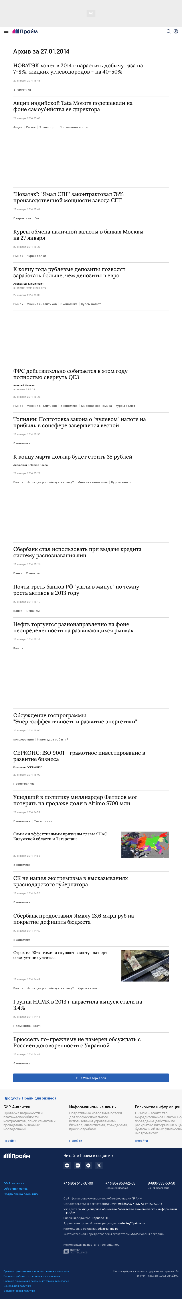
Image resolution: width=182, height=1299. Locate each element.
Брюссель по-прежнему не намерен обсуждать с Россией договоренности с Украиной (77, 1042)
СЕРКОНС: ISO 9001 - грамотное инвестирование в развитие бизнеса (79, 756)
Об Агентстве (14, 1183)
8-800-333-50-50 (161, 1185)
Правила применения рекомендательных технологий (36, 1281)
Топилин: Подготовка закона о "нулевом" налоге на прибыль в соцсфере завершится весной (79, 422)
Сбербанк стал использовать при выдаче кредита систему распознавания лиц (77, 552)
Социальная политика (17, 1285)
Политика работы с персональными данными (32, 1276)
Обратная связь (16, 1188)
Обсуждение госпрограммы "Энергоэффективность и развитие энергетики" (75, 718)
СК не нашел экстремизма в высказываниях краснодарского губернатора (70, 881)
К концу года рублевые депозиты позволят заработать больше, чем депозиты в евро (69, 272)
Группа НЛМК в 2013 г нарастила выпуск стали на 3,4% (77, 1005)
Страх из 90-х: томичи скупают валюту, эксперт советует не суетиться (60, 955)
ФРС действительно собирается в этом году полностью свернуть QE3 (70, 374)
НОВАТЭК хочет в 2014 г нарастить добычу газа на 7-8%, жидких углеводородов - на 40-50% (78, 68)
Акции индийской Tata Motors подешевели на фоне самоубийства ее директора (73, 106)
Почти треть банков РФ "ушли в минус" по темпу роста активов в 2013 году (76, 590)
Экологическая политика (19, 1290)
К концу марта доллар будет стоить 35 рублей (72, 457)
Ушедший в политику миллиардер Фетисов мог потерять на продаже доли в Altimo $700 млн (75, 800)
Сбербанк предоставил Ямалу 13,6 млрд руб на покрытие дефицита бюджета (73, 919)
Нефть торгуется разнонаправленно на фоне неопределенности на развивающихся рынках (73, 627)
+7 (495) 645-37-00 (78, 1183)
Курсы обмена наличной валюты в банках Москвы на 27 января (78, 235)
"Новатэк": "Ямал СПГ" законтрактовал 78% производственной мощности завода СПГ (68, 197)
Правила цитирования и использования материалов (36, 1271)
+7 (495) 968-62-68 (120, 1185)
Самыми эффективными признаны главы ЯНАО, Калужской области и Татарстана (61, 836)
